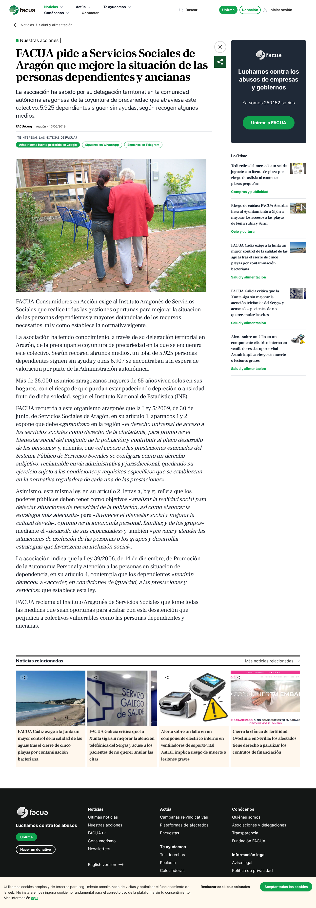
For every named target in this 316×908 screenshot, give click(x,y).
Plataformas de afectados (184, 825)
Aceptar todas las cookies (286, 887)
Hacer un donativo (35, 849)
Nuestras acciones (105, 825)
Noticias (51, 7)
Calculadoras (172, 870)
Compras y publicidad (249, 192)
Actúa (81, 7)
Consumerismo (102, 840)
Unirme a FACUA (268, 122)
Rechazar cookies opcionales (225, 887)
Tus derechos (172, 854)
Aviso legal (242, 862)
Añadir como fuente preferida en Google (48, 145)
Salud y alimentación (248, 277)
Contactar (90, 13)
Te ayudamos (114, 7)
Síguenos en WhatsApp (102, 145)
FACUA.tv (97, 832)
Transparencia (245, 832)
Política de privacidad (252, 870)
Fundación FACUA (248, 840)
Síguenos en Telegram (143, 145)
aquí (34, 898)
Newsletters (99, 848)
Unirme (228, 10)
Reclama (168, 862)
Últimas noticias (103, 817)
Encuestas (169, 832)
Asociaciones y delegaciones (259, 825)
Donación (250, 10)
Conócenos (54, 13)
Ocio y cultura (243, 231)
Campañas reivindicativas (184, 817)
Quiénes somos (246, 817)
